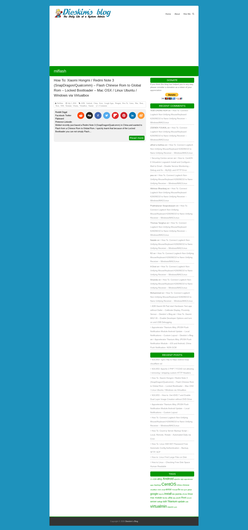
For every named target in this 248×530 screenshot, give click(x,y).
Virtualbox (83, 106)
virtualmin (158, 506)
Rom (141, 103)
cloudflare (153, 490)
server (153, 501)
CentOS (168, 484)
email (163, 490)
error (169, 489)
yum (175, 507)
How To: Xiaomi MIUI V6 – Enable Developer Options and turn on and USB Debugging (171, 318)
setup (159, 501)
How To (125, 103)
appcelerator (188, 479)
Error (101, 103)
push (178, 498)
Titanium (172, 501)
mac (152, 497)
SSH (62, 106)
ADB (83, 103)
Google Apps (109, 103)
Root (57, 106)
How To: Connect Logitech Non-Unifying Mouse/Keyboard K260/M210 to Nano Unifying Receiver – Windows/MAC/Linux (171, 149)
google (154, 493)
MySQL (165, 498)
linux (190, 494)
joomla (178, 494)
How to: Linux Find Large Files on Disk (169, 457)
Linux (131, 103)
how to (161, 494)
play (174, 498)
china (179, 485)
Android (89, 103)
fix (179, 489)
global (190, 490)
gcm (185, 490)
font (182, 490)
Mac (136, 103)
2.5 (151, 479)
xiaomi (170, 507)
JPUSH (184, 494)
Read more (137, 137)
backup (157, 485)
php (170, 497)
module (158, 497)
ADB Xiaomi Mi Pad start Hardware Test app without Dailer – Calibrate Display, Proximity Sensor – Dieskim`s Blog (171, 310)
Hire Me (187, 14)
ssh (165, 501)
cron (159, 490)
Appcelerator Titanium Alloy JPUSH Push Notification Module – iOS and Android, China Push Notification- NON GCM (170, 343)
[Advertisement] (124, 44)
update (181, 501)
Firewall (174, 490)
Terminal (68, 106)
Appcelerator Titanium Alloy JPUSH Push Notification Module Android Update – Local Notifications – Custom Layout (169, 408)
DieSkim (60, 103)
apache (177, 479)
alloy (159, 479)
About (177, 14)
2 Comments (102, 106)
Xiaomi (90, 106)
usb (186, 502)
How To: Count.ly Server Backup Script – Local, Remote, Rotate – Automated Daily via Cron (170, 435)
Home (168, 14)
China (96, 103)
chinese (185, 485)
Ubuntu (75, 106)
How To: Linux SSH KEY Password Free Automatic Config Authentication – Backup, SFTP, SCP (169, 448)
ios (173, 494)
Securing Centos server (162, 158)
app (182, 479)
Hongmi (118, 103)
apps (152, 485)
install (168, 493)
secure (189, 498)
